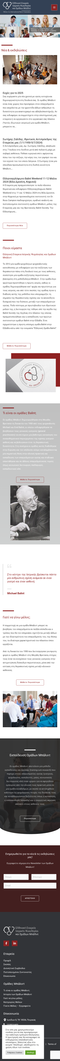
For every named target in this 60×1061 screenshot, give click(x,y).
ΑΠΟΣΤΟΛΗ (30, 898)
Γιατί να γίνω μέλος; (12, 998)
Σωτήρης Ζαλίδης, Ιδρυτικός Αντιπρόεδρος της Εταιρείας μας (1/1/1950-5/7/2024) (30, 141)
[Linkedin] (14, 943)
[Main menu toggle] (54, 7)
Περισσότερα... (48, 131)
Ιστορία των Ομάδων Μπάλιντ (17, 994)
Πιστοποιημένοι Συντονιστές (17, 972)
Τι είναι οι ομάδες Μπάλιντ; (16, 990)
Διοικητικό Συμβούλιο (14, 968)
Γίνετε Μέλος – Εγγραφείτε (17, 1006)
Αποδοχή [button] (30, 1053)
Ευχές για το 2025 (13, 92)
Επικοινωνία (9, 976)
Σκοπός (7, 964)
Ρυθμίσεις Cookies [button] (14, 1053)
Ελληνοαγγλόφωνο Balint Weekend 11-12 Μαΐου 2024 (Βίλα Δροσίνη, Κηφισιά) (30, 180)
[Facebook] (6, 943)
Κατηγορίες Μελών (12, 1002)
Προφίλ (7, 960)
